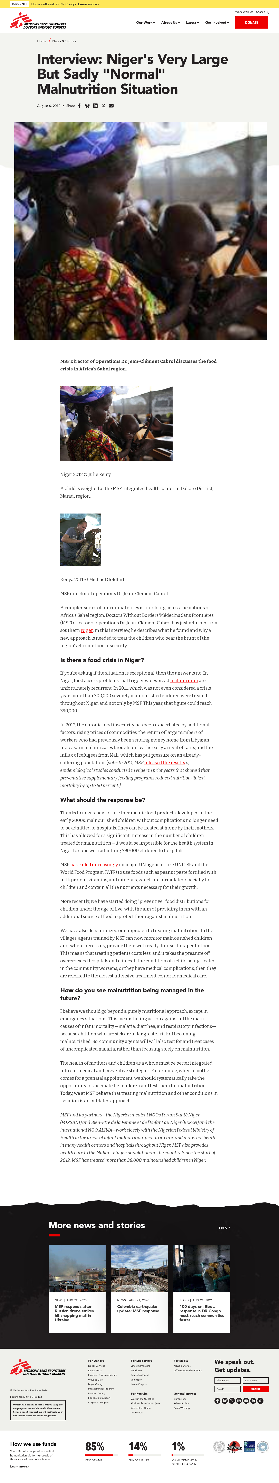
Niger (87, 630)
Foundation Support (99, 1397)
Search (260, 12)
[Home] (42, 20)
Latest (191, 22)
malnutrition (184, 680)
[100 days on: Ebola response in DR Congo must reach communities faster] (201, 1289)
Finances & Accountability (102, 1374)
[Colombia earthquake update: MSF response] (139, 1289)
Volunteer (136, 1379)
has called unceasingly (94, 864)
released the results (164, 762)
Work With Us (244, 12)
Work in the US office (142, 1398)
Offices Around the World (188, 1370)
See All (223, 1227)
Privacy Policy (181, 1403)
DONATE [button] (251, 22)
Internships (137, 1412)
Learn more (87, 4)
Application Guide (141, 1408)
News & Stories (64, 41)
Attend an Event (140, 1374)
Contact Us (180, 1398)
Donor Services (96, 1365)
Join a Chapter (139, 1384)
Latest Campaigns (140, 1365)
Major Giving (95, 1384)
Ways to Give (95, 1379)
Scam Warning (182, 1408)
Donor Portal (95, 1370)
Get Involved (215, 22)
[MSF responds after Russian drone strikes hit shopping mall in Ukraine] (77, 1289)
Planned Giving (96, 1393)
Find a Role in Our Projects (145, 1403)
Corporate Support (98, 1402)
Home (41, 41)
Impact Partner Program (101, 1388)
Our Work (144, 22)
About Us (169, 22)
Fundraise (136, 1370)
